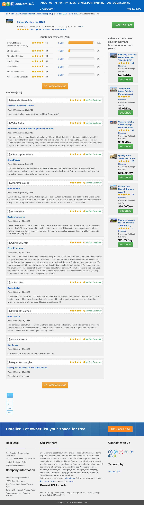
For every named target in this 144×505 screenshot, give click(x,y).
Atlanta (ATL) (46, 493)
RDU (81, 27)
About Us (46, 3)
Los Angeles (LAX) (61, 493)
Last (9, 413)
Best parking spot (16, 217)
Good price (12, 345)
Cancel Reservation (14, 459)
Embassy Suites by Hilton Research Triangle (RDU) (127, 57)
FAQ (8, 481)
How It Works (12, 477)
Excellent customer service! (20, 106)
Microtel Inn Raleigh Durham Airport (126, 189)
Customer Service (118, 3)
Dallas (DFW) (93, 493)
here (71, 481)
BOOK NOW (125, 79)
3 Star (61, 59)
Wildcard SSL (114, 471)
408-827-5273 (134, 9)
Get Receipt (11, 453)
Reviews (44, 29)
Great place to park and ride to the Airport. (27, 368)
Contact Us (30, 459)
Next (9, 408)
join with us (70, 478)
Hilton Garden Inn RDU (67, 14)
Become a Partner (48, 481)
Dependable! (13, 288)
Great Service (13, 316)
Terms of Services (14, 490)
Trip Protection (12, 484)
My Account (47, 9)
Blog (13, 481)
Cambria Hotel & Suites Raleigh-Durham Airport (126, 125)
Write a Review (57, 86)
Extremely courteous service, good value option (30, 128)
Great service (13, 188)
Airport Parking (65, 3)
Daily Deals (24, 477)
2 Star (61, 67)
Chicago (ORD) (78, 493)
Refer (24, 462)
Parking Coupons (13, 493)
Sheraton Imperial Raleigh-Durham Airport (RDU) (126, 223)
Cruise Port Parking (91, 3)
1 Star (61, 75)
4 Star (61, 51)
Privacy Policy (29, 490)
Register (16, 462)
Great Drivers (13, 160)
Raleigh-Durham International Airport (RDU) (32, 14)
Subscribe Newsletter (15, 465)
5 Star (61, 43)
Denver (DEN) (46, 495)
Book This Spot (123, 25)
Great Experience (15, 248)
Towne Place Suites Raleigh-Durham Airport (125, 91)
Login (8, 462)
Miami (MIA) (59, 495)
